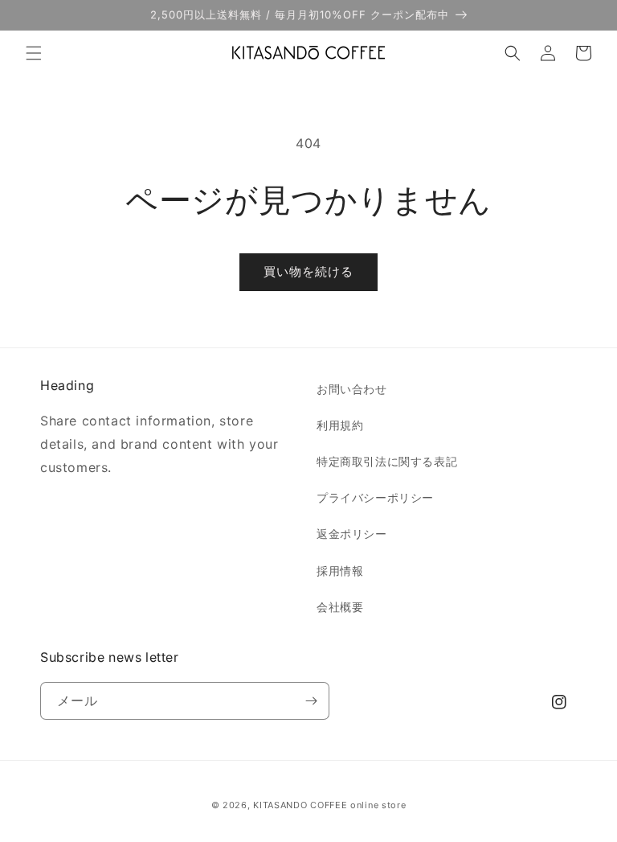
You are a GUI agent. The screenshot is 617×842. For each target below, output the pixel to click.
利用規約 (340, 425)
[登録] (311, 701)
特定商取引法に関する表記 (387, 461)
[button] (33, 53)
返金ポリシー (352, 533)
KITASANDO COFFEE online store (329, 805)
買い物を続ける (308, 271)
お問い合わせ (352, 389)
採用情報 (340, 570)
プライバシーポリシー (375, 497)
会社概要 (340, 607)
